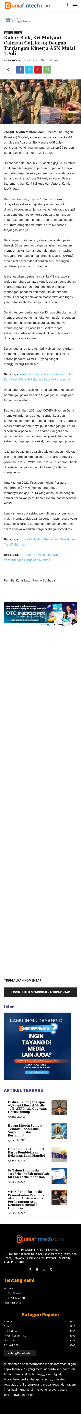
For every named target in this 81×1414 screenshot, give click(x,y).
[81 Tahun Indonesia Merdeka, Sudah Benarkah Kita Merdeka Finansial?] (59, 1176)
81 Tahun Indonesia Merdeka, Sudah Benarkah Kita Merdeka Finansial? (28, 1174)
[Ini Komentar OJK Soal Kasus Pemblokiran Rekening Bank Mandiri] (59, 1154)
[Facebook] (20, 70)
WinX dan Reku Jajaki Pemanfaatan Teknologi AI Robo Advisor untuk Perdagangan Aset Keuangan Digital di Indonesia (26, 1200)
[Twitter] (29, 70)
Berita (8, 33)
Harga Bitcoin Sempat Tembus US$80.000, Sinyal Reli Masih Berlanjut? (25, 1130)
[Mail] (43, 1269)
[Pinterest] (38, 70)
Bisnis (17, 33)
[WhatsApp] (47, 70)
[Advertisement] (40, 800)
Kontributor (14, 60)
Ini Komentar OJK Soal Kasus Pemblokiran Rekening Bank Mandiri (26, 1152)
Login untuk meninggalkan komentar (40, 992)
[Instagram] (37, 1269)
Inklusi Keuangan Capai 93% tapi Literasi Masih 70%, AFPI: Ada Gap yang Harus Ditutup (27, 1107)
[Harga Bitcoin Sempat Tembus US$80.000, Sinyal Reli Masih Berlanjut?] (59, 1131)
